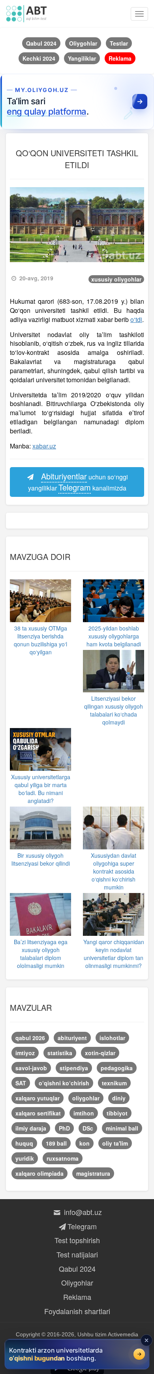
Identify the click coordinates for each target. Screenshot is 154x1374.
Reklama (77, 1297)
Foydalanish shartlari (77, 1311)
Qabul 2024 (77, 1268)
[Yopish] (146, 1340)
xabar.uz (44, 445)
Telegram (82, 1226)
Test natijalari (77, 1254)
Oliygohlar (77, 1282)
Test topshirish (77, 1240)
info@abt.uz (82, 1212)
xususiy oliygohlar (116, 279)
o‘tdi (136, 319)
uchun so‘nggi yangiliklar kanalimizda (78, 481)
